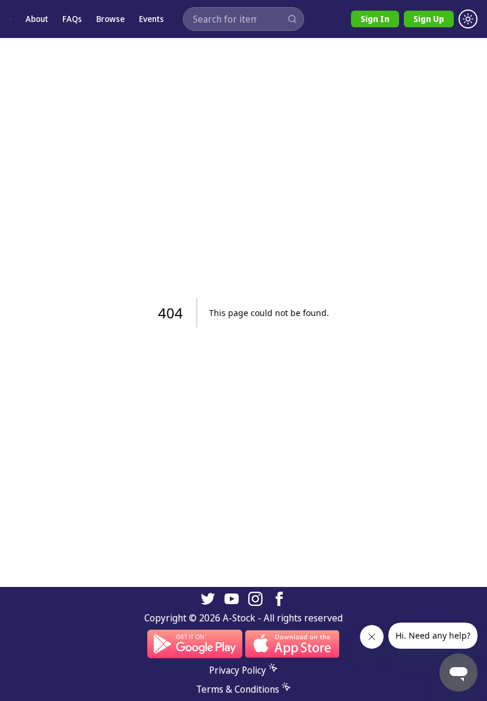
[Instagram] (255, 599)
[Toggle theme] (467, 19)
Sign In (375, 18)
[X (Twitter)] (208, 599)
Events (151, 18)
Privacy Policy (237, 670)
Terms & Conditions (237, 689)
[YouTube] (231, 599)
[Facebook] (279, 599)
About (37, 18)
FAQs (72, 18)
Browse (110, 18)
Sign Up (428, 18)
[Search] (292, 19)
